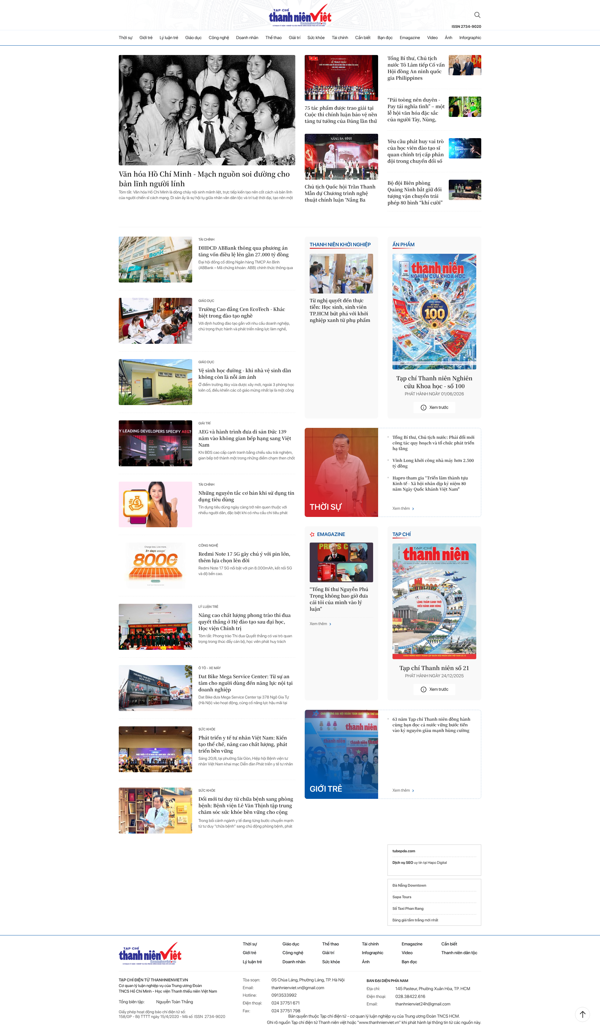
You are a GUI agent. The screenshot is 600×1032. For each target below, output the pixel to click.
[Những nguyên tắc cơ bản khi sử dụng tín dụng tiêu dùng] (155, 505)
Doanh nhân (247, 37)
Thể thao (274, 37)
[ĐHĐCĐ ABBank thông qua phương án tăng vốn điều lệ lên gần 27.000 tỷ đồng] (155, 260)
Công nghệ (219, 37)
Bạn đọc (385, 37)
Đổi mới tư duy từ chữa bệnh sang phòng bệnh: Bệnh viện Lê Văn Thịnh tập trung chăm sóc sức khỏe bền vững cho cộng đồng (245, 806)
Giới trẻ (146, 37)
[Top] (582, 1014)
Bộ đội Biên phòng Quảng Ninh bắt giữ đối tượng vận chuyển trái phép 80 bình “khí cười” (415, 193)
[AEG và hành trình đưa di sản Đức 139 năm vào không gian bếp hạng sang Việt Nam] (155, 443)
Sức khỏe (316, 37)
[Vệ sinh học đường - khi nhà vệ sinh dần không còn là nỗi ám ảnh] (155, 382)
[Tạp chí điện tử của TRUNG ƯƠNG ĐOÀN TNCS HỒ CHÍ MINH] (300, 15)
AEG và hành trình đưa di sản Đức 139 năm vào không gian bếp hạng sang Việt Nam (244, 438)
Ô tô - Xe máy (209, 668)
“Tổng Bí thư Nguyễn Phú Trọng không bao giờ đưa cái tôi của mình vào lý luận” (339, 599)
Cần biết (363, 37)
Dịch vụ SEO (403, 862)
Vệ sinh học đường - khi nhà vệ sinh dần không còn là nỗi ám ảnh (244, 373)
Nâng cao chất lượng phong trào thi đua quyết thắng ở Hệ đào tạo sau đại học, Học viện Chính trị (244, 622)
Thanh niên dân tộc (460, 952)
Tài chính (340, 37)
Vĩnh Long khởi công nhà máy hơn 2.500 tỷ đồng (433, 463)
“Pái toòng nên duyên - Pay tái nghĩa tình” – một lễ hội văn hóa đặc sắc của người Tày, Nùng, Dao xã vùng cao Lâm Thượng (416, 110)
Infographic (372, 952)
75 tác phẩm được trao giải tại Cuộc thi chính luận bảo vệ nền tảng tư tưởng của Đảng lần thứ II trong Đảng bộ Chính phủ (341, 114)
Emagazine (410, 37)
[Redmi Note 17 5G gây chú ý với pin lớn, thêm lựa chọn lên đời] (155, 566)
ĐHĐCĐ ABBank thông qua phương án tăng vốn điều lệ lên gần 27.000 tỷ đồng (243, 251)
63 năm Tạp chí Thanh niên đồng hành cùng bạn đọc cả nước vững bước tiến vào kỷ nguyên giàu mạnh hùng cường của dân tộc (431, 725)
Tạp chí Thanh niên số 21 (434, 668)
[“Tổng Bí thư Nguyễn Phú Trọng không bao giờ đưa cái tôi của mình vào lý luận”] (341, 562)
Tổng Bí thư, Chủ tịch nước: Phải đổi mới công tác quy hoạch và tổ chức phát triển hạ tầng (433, 442)
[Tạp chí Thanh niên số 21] (434, 601)
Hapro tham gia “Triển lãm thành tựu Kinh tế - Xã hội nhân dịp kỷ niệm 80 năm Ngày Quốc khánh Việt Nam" (430, 483)
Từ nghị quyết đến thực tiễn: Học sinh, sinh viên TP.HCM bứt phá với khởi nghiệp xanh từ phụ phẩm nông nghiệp (340, 311)
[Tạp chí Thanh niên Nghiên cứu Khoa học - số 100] (434, 311)
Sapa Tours (401, 897)
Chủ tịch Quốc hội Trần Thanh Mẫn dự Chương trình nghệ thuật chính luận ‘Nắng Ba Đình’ (340, 193)
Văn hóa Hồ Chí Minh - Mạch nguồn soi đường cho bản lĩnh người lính (204, 178)
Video (432, 37)
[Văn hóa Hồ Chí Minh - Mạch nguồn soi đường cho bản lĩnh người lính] (207, 110)
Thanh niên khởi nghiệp (340, 245)
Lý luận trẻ (169, 37)
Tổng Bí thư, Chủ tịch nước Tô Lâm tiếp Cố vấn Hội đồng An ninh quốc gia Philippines (416, 68)
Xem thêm (401, 508)
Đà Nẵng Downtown (409, 885)
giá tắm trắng (413, 920)
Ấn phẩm (403, 245)
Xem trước (438, 407)
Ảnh (448, 37)
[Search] (477, 15)
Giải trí (294, 37)
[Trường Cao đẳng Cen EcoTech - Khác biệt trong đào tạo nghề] (155, 321)
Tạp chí (401, 534)
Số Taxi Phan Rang (407, 908)
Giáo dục (193, 37)
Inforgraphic (470, 37)
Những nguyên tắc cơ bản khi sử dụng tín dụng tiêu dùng (246, 496)
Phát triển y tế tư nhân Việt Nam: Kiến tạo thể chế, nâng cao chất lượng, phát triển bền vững (242, 744)
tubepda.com (403, 851)
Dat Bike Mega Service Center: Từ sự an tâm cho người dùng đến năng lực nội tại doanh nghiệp (245, 683)
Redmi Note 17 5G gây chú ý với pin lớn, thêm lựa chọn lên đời (244, 557)
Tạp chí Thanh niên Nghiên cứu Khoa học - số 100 (434, 382)
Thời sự (125, 37)
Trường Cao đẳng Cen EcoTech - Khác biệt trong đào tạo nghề (241, 312)
